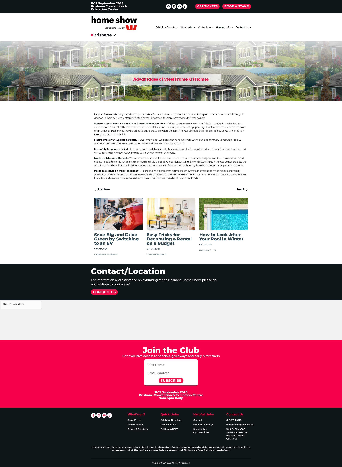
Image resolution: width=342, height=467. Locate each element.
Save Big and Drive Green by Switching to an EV (116, 239)
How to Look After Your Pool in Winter (221, 237)
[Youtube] (179, 6)
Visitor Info (204, 27)
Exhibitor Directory (167, 27)
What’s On (186, 27)
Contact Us (242, 27)
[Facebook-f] (93, 415)
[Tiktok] (184, 6)
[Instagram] (174, 6)
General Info (223, 27)
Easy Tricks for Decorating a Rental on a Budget (169, 239)
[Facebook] (168, 6)
